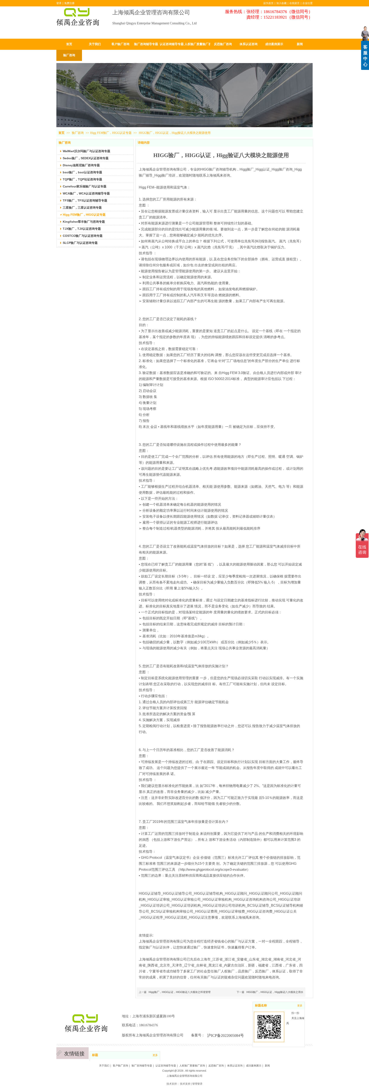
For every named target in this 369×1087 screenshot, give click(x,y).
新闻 (267, 1065)
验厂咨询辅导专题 (142, 1065)
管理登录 (197, 1083)
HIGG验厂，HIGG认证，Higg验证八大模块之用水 (274, 992)
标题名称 (261, 1005)
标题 (95, 1055)
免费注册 (69, 3)
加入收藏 (281, 3)
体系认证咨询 (235, 1065)
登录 (59, 3)
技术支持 (185, 1083)
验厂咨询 (78, 132)
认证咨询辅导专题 (165, 1065)
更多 (155, 1055)
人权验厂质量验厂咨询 (192, 1065)
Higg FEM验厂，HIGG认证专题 (111, 132)
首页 (61, 132)
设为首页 (268, 3)
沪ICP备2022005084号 (225, 1035)
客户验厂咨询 (120, 1065)
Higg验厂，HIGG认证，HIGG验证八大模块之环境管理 (180, 992)
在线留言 (294, 3)
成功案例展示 (253, 1065)
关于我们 (104, 1065)
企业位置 (307, 3)
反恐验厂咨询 (216, 1065)
